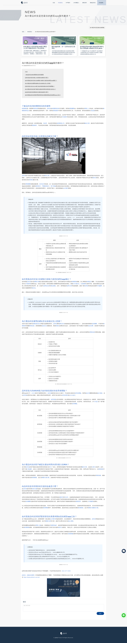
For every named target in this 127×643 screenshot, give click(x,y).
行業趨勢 (29, 469)
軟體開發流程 (55, 108)
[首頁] (24, 2)
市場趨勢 (99, 285)
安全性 (66, 497)
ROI (50, 467)
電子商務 (53, 186)
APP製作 (68, 2)
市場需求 (64, 117)
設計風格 (99, 393)
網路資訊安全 (37, 323)
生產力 (94, 467)
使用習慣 (53, 399)
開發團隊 (71, 108)
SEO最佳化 (76, 283)
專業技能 (98, 475)
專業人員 (38, 525)
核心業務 (70, 521)
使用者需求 (65, 395)
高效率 (45, 123)
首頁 (54, 2)
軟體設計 (89, 281)
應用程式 (38, 186)
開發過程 (55, 110)
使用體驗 (74, 403)
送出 (100, 613)
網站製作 (84, 2)
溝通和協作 (54, 525)
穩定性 (61, 497)
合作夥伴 (65, 188)
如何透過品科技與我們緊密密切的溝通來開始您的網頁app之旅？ (43, 95)
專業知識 (35, 108)
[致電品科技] (63, 587)
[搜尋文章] (103, 28)
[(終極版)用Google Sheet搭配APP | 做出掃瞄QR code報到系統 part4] (92, 40)
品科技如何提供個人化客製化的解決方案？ (37, 77)
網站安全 (61, 323)
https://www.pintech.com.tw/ (32, 577)
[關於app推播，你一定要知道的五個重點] (63, 40)
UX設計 (96, 401)
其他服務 (101, 2)
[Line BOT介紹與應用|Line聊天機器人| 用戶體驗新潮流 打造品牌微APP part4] (35, 40)
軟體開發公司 (60, 123)
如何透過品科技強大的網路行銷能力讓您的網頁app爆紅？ (41, 80)
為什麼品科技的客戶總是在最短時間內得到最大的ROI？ (40, 89)
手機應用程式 (45, 186)
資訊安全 (44, 325)
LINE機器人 (76, 2)
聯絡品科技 (93, 2)
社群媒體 (83, 283)
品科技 (49, 108)
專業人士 (86, 108)
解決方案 (87, 123)
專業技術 (92, 332)
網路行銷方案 (45, 477)
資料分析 (69, 285)
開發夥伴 (34, 125)
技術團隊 (94, 323)
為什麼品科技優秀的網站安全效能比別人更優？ (38, 83)
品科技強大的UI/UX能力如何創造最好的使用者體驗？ (40, 86)
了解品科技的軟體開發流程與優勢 (34, 74)
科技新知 (60, 2)
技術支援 (34, 488)
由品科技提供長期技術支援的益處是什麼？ (37, 92)
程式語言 (41, 184)
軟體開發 (24, 108)
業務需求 (78, 501)
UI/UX (33, 393)
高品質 (93, 110)
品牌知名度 (46, 285)
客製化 (31, 179)
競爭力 (60, 527)
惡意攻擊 (90, 325)
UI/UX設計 (72, 395)
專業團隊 (28, 184)
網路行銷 (36, 281)
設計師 (88, 393)
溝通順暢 (70, 533)
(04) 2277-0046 (66, 571)
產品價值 (53, 285)
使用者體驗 (78, 393)
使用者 (86, 285)
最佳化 (94, 177)
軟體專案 (45, 507)
